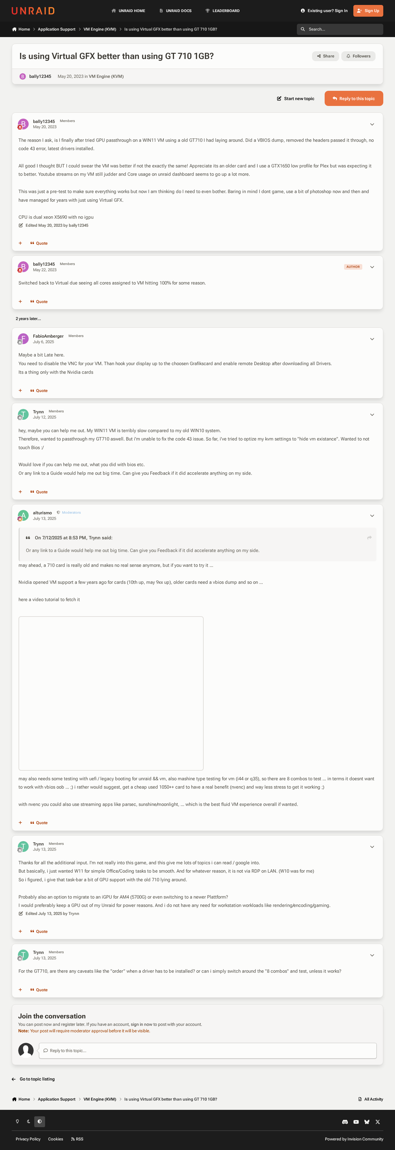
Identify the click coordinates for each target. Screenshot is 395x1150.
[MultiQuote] (20, 243)
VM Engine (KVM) (106, 76)
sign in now (141, 1024)
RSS (79, 1139)
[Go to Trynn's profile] (23, 414)
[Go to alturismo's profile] (23, 515)
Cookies (55, 1139)
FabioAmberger (48, 336)
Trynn (38, 411)
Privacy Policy (28, 1139)
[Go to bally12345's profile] (22, 76)
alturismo (42, 512)
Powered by (354, 1139)
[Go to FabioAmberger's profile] (23, 338)
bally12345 (40, 76)
